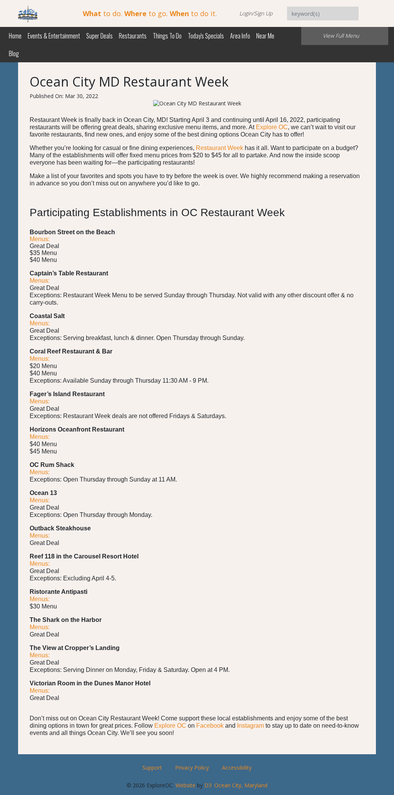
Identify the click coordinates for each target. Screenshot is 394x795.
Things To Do (167, 35)
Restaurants (133, 35)
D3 (208, 785)
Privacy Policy (192, 767)
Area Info (240, 35)
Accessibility (237, 767)
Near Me (265, 35)
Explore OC (272, 127)
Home (15, 35)
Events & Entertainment (54, 35)
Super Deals (99, 35)
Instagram (250, 725)
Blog (14, 53)
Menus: (40, 239)
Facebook (210, 725)
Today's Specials (206, 35)
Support (152, 767)
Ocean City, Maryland (240, 785)
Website (185, 785)
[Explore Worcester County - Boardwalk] (27, 13)
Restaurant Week (219, 148)
